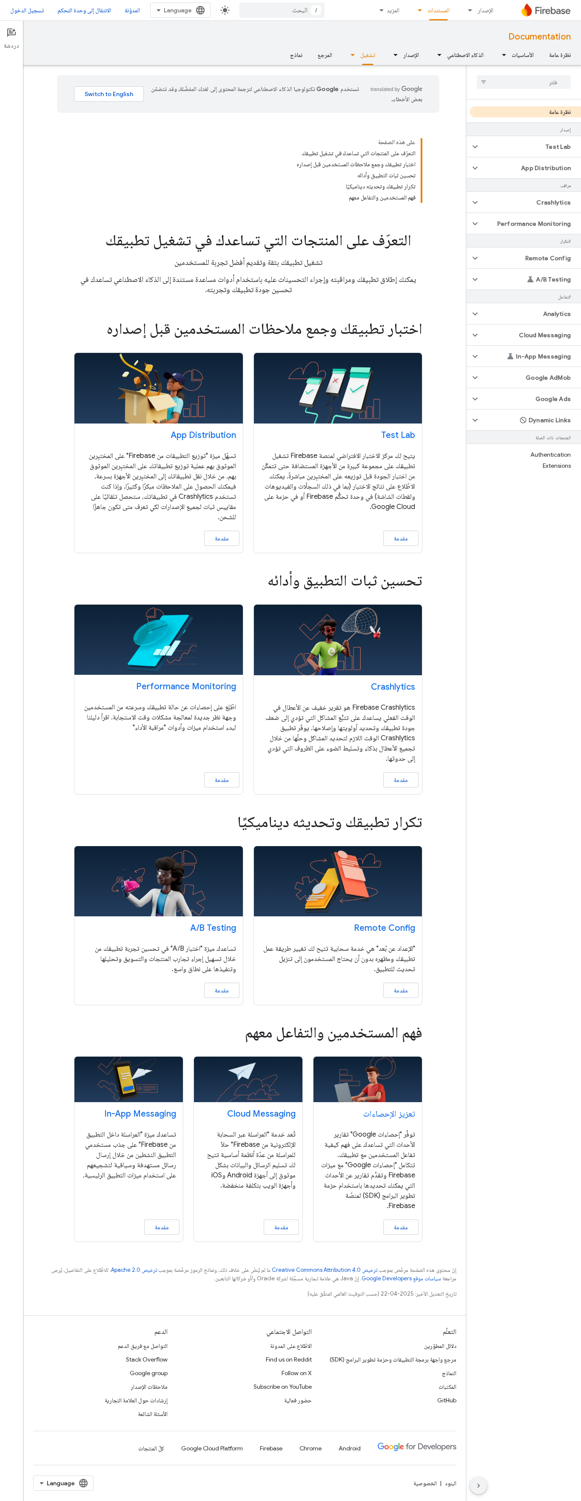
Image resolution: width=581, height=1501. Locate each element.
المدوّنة (132, 10)
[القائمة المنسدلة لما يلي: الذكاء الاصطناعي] (437, 55)
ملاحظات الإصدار (149, 1386)
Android (350, 1448)
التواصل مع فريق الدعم (143, 1346)
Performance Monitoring (186, 686)
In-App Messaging (140, 1114)
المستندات (438, 10)
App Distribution (203, 435)
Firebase (271, 1448)
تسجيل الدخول (27, 10)
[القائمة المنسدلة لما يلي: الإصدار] (467, 10)
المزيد (393, 10)
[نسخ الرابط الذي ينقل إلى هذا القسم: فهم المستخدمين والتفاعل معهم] (233, 1034)
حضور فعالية (298, 1400)
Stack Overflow (147, 1359)
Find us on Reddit (289, 1359)
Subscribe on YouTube (282, 1386)
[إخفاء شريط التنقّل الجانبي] (478, 1485)
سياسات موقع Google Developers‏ (401, 1278)
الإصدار (485, 10)
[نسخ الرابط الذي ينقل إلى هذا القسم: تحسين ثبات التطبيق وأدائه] (255, 581)
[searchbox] (524, 82)
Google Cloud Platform (212, 1448)
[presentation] (248, 240)
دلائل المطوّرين (440, 1346)
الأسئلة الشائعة (153, 1414)
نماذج (296, 55)
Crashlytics (393, 687)
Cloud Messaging (261, 1114)
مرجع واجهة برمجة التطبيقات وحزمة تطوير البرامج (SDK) (393, 1359)
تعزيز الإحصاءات (389, 1114)
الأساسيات (523, 55)
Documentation (539, 36)
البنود (450, 1483)
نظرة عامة (560, 55)
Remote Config (384, 928)
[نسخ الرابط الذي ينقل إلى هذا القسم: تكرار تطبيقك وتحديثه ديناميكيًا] (225, 823)
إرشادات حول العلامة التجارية (136, 1400)
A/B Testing (213, 928)
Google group (149, 1373)
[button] (530, 146)
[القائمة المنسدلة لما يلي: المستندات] (417, 10)
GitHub (446, 1400)
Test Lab (398, 435)
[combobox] (282, 10)
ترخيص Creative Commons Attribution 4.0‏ (324, 1270)
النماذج (449, 1373)
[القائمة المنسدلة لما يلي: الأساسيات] (501, 55)
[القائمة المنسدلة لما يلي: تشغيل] (350, 55)
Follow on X (297, 1373)
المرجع (325, 55)
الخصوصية (425, 1483)
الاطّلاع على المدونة (291, 1346)
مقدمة (401, 538)
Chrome (310, 1448)
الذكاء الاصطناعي (465, 55)
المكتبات (447, 1386)
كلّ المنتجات (151, 1448)
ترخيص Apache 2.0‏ (134, 1270)
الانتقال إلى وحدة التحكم (84, 10)
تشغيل (367, 55)
